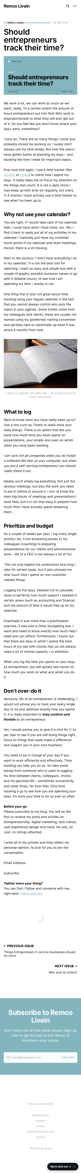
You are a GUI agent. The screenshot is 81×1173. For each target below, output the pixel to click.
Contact (40, 1126)
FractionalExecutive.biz (40, 1131)
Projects (40, 1120)
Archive (40, 1137)
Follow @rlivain (31, 893)
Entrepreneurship (38, 22)
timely (24, 175)
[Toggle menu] (75, 6)
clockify (9, 175)
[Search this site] (68, 6)
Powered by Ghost (41, 1148)
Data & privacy (40, 1115)
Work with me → (62, 1166)
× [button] (74, 1166)
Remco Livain (17, 6)
